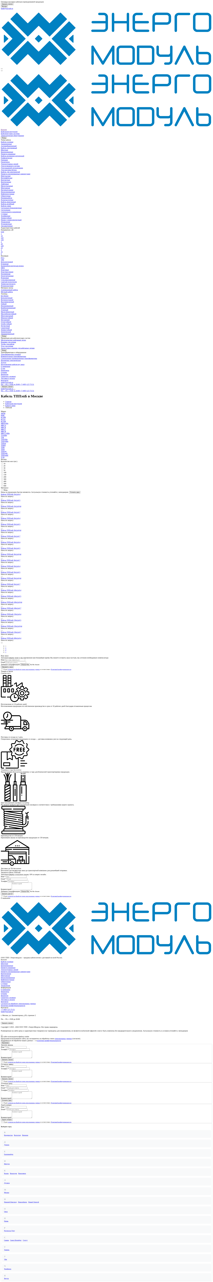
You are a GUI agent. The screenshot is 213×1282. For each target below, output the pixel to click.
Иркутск (7, 1164)
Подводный (5, 326)
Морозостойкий (7, 318)
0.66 (2, 232)
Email (3, 662)
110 (2, 238)
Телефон (4, 881)
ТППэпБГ (4, 455)
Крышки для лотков (8, 342)
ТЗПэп (3, 443)
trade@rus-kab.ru (7, 8)
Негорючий (5, 320)
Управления (5, 222)
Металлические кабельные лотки (13, 340)
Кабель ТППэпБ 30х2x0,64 (11, 554)
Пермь (6, 1221)
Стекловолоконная (8, 280)
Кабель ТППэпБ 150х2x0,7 (11, 632)
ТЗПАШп (4, 441)
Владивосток (8, 1135)
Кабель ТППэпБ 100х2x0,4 (11, 590)
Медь (6, 490)
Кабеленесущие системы (10, 134)
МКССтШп (5, 433)
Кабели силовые (7, 142)
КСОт (3, 419)
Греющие (4, 160)
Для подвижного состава (10, 166)
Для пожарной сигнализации (12, 168)
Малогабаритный (7, 312)
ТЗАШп (4, 435)
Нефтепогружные (7, 194)
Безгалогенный (6, 298)
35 (2, 252)
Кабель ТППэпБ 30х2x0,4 (10, 542)
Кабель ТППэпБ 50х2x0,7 (10, 584)
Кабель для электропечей (10, 172)
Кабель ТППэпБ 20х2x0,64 (11, 530)
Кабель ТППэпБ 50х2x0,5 (10, 572)
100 (5, 472)
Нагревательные (7, 190)
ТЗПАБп (4, 439)
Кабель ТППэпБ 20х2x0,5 (10, 524)
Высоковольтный (7, 302)
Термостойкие (6, 218)
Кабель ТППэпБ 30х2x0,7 (10, 560)
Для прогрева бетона (9, 170)
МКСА (3, 425)
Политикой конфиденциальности (61, 669)
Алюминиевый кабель (9, 290)
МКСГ (3, 429)
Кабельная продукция (9, 132)
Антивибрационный (9, 146)
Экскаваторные (7, 226)
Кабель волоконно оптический (12, 156)
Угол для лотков (7, 346)
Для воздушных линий (9, 164)
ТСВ (2, 457)
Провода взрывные (8, 154)
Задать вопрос (7, 1119)
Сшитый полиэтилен (9, 282)
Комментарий (6, 889)
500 (5, 484)
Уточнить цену (75, 492)
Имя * (3, 877)
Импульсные (6, 176)
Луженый (4, 310)
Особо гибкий (6, 324)
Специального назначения (11, 212)
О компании (5, 366)
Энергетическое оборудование (12, 136)
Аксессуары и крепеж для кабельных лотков (18, 348)
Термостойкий (6, 330)
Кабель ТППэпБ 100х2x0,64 (11, 602)
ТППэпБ (4, 453)
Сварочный (5, 328)
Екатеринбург (8, 1154)
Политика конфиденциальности (13, 1006)
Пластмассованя (7, 272)
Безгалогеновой (7, 262)
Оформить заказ (7, 667)
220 (2, 246)
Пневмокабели (6, 198)
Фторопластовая (7, 286)
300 (5, 479)
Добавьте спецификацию (10, 664)
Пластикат (5, 270)
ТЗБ (2, 437)
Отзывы (4, 372)
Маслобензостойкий (8, 314)
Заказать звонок (7, 4)
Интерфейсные (6, 178)
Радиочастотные (7, 200)
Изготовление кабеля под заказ (12, 364)
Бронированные (7, 152)
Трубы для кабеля (7, 344)
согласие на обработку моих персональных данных (24, 669)
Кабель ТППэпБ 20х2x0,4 (10, 518)
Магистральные (7, 186)
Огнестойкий (6, 322)
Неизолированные (8, 192)
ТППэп (3, 451)
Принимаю (5, 1043)
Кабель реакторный (8, 202)
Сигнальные (5, 210)
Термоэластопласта (8, 284)
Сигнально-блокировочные (11, 208)
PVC (2, 258)
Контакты (4, 380)
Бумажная (4, 264)
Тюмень (6, 1250)
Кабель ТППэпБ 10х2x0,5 (10, 500)
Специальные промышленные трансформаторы (19, 358)
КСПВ (3, 421)
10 (2, 236)
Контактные (5, 180)
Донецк (6, 1145)
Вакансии (4, 374)
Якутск (6, 1278)
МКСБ (3, 427)
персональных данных (63, 1039)
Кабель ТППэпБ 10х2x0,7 (10, 512)
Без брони (4, 296)
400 (5, 481)
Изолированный (7, 306)
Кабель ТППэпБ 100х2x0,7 (11, 608)
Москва (4, 6)
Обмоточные (6, 196)
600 (5, 486)
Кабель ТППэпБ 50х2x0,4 (10, 566)
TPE (2, 260)
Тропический (6, 332)
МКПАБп (4, 423)
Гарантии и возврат (8, 376)
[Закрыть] (2, 1035)
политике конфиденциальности (49, 1041)
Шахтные (4, 150)
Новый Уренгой (33, 1202)
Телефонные (5, 216)
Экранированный (7, 334)
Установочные (6, 224)
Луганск (7, 1183)
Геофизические (6, 158)
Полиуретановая (7, 276)
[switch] (2, 669)
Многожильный (7, 316)
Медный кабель (7, 292)
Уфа (5, 1259)
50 (4, 470)
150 (2, 240)
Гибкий (4, 304)
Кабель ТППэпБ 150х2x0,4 (11, 614)
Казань (6, 1173)
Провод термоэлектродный (11, 220)
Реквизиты (5, 370)
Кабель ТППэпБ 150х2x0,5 (11, 620)
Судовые (4, 214)
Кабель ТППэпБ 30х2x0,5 (10, 548)
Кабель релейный (7, 204)
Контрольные (6, 182)
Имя (2, 660)
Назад (4, 138)
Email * (3, 879)
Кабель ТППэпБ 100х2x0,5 (11, 596)
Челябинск (7, 1269)
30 (4, 468)
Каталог (4, 130)
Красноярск (22, 1173)
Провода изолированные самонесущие (15, 174)
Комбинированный (8, 308)
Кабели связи (6, 206)
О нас (3, 368)
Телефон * (5, 1049)
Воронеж (25, 1135)
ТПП (3, 449)
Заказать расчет (7, 894)
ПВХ (3, 268)
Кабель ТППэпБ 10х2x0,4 (10, 494)
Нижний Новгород (10, 1202)
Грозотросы (5, 162)
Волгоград (17, 1135)
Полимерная (5, 274)
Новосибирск (22, 1202)
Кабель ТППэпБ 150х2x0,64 (11, 626)
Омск (6, 1211)
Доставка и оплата (8, 378)
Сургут (25, 1240)
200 (5, 477)
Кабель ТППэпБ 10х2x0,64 (11, 506)
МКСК (3, 431)
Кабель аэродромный (9, 148)
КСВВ (3, 417)
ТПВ (3, 447)
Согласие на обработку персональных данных (18, 1004)
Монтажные (5, 188)
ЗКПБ (3, 413)
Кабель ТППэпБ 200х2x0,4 (11, 638)
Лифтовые (5, 184)
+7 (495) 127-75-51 (8, 1010)
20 (2, 244)
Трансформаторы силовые (11, 354)
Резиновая (5, 278)
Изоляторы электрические (11, 360)
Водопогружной (7, 300)
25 (2, 248)
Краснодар (13, 1173)
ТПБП (3, 445)
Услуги (3, 362)
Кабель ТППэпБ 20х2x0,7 (10, 536)
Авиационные (6, 144)
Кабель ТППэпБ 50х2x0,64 (11, 578)
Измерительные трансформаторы (13, 356)
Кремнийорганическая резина (12, 266)
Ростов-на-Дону (9, 1231)
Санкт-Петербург (16, 1240)
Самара (6, 1240)
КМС (3, 415)
